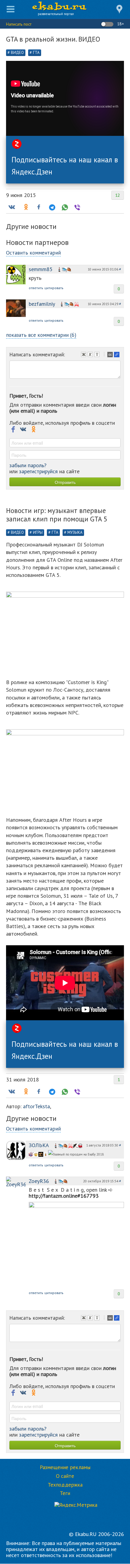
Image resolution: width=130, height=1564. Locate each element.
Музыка (75, 532)
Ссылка (117, 355)
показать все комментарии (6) (41, 334)
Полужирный (84, 355)
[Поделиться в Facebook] (39, 207)
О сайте (65, 1476)
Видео (17, 52)
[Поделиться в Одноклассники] (25, 207)
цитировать (53, 288)
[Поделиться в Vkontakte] (11, 207)
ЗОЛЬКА (39, 1145)
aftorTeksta (36, 1106)
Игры (38, 532)
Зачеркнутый (97, 355)
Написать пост (18, 24)
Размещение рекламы (65, 1467)
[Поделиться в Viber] (77, 207)
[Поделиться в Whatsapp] (64, 207)
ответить (36, 288)
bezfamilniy (42, 303)
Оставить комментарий (33, 252)
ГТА (36, 52)
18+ (120, 24)
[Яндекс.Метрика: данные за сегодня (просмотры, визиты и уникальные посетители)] (75, 1505)
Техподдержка (65, 1485)
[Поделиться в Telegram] (51, 207)
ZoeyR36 (39, 1181)
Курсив (91, 355)
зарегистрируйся (38, 471)
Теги (65, 1493)
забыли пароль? (28, 465)
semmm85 (41, 269)
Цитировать (110, 355)
